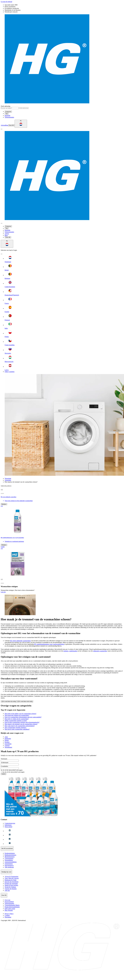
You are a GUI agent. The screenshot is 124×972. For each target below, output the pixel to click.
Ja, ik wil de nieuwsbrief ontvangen (11, 770)
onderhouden (73, 651)
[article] (62, 515)
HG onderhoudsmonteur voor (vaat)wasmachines (49, 644)
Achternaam (4, 762)
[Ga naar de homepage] (62, 59)
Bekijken (4, 504)
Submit (4, 774)
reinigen (65, 651)
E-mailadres (4, 766)
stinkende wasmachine (100, 651)
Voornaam (4, 759)
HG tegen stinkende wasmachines (20, 641)
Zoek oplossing (5, 106)
